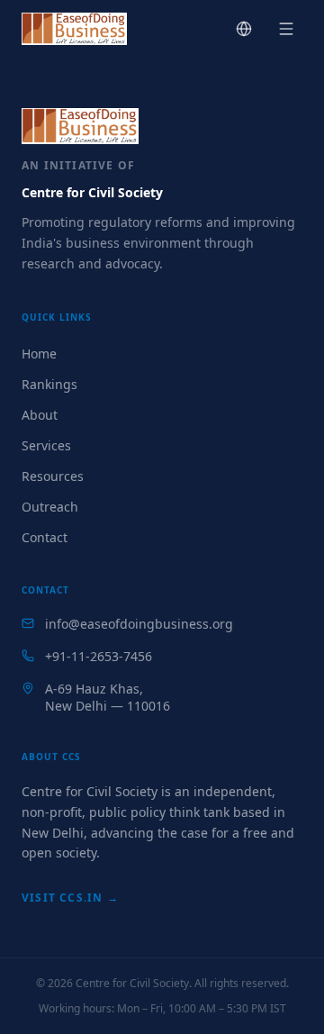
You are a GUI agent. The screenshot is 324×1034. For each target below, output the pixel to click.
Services (46, 445)
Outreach (50, 506)
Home (39, 353)
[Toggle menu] (286, 29)
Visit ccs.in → (70, 897)
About (40, 414)
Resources (53, 476)
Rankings (49, 384)
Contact (45, 537)
